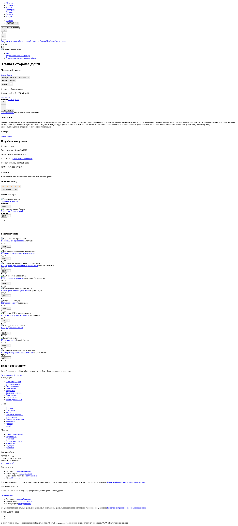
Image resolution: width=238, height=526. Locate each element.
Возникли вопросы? (14, 415)
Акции (9, 16)
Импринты (14, 41)
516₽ (4, 358)
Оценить (15, 100)
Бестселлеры (24, 41)
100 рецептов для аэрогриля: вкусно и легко (19, 266)
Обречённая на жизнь (10, 201)
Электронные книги (14, 434)
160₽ (4, 333)
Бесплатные (35, 41)
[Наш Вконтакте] (7, 516)
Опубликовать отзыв (9, 189)
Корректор (10, 391)
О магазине (11, 410)
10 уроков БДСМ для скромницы (15, 315)
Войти (4, 30)
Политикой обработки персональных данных (126, 482)
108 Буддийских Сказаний (12, 328)
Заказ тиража (11, 395)
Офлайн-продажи (13, 382)
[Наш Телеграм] (7, 519)
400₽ (4, 259)
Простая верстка (13, 384)
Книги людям (60, 41)
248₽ (4, 206)
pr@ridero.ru (14, 478)
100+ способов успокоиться (12, 278)
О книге (4, 113)
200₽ (4, 296)
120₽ (4, 216)
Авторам (9, 12)
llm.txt (8, 426)
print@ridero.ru (25, 473)
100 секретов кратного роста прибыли (17, 352)
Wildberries (28, 159)
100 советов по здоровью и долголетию (17, 253)
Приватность (11, 417)
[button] (119, 36)
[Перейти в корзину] (5, 45)
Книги (9, 412)
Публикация (11, 397)
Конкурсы (10, 10)
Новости (9, 14)
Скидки (43, 41)
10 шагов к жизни (8, 340)
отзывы (11, 113)
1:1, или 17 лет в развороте (12, 241)
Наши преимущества (15, 419)
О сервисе (10, 5)
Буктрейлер (11, 388)
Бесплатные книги (14, 441)
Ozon (15, 159)
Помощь (9, 21)
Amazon (20, 159)
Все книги (5, 41)
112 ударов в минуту (9, 303)
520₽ (4, 345)
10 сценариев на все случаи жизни (15, 290)
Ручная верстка (12, 386)
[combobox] (119, 33)
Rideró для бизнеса (14, 400)
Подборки (50, 41)
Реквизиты (10, 421)
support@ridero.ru (23, 471)
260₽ (4, 246)
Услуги (9, 7)
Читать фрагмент (8, 80)
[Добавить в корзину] (10, 84)
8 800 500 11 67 (7, 463)
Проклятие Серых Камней (12, 211)
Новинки (10, 439)
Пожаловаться (7, 110)
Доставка (10, 448)
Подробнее (5, 97)
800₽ (4, 308)
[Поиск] (3, 36)
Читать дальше (7, 495)
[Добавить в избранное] (3, 103)
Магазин (9, 3)
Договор (9, 424)
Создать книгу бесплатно (11, 375)
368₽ (4, 283)
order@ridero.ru (31, 476)
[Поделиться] (3, 107)
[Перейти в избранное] (2, 45)
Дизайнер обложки (14, 393)
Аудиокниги (11, 436)
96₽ (3, 321)
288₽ (4, 271)
